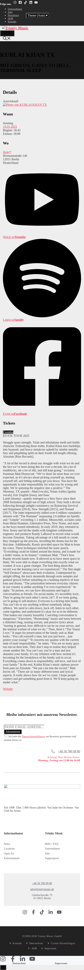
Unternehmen (15, 8)
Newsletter (13, 15)
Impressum (61, 963)
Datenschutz (19, 963)
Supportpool (52, 858)
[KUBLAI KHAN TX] (25, 104)
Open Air (9, 853)
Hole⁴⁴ (7, 152)
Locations (9, 848)
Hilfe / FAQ (51, 843)
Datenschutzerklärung (33, 736)
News (7, 843)
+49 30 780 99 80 (69, 751)
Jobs (10, 12)
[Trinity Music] (15, 28)
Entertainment (12, 858)
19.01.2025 (10, 126)
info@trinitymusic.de (42, 889)
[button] (7, 39)
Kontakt (12, 21)
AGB (10, 18)
